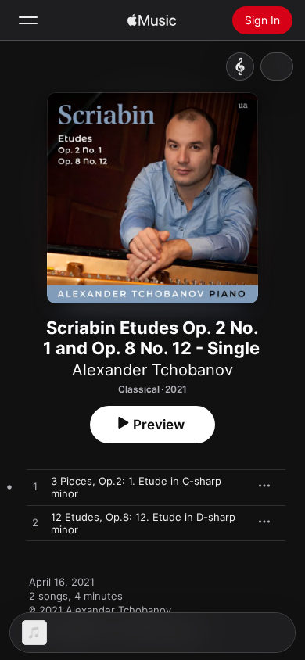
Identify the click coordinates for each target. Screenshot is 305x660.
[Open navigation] (28, 20)
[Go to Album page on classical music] (240, 66)
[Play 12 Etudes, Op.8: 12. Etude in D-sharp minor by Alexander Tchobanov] (35, 523)
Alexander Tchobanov (152, 369)
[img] (151, 20)
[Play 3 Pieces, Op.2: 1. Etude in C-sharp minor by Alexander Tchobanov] (35, 487)
